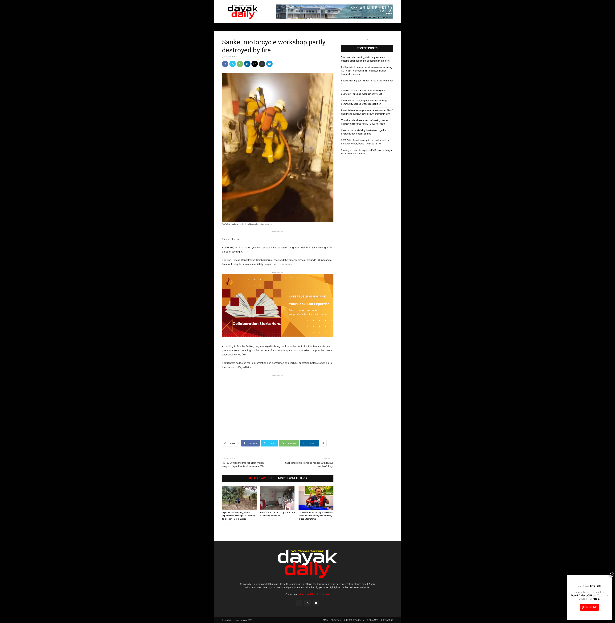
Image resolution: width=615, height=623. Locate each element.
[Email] (254, 64)
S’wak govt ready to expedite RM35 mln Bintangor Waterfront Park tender (366, 152)
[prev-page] (224, 525)
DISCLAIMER (372, 620)
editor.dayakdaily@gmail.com (314, 594)
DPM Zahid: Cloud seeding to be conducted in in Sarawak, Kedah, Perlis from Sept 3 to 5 (365, 142)
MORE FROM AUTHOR (292, 478)
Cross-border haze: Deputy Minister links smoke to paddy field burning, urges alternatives (316, 515)
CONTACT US (387, 620)
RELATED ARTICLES (261, 478)
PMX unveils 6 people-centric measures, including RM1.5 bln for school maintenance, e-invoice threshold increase (366, 70)
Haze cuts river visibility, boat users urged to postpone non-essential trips (363, 132)
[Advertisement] (278, 401)
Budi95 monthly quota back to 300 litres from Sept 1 (367, 82)
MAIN (325, 620)
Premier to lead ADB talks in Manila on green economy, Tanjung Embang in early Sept (363, 92)
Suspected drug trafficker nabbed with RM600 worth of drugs (309, 464)
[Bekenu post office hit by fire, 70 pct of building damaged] (277, 498)
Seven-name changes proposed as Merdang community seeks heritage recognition (364, 102)
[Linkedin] (247, 64)
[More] (323, 443)
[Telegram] (269, 64)
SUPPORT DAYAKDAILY (354, 620)
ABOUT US (336, 620)
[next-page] (229, 525)
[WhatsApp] (240, 64)
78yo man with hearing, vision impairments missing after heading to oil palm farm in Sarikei (238, 515)
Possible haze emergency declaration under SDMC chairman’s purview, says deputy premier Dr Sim (367, 112)
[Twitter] (232, 64)
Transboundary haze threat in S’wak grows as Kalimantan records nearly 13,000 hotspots (364, 122)
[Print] (262, 64)
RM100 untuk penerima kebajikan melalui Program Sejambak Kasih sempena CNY (243, 464)
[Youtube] (316, 603)
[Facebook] (225, 64)
